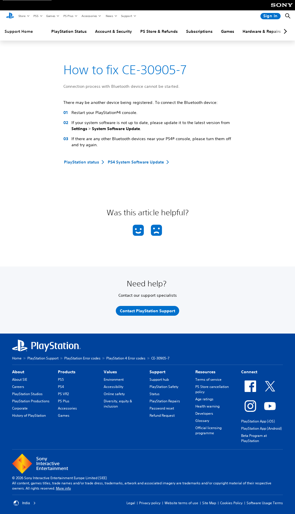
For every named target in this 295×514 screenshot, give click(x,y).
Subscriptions (199, 31)
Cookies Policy (231, 502)
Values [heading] (110, 371)
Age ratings (204, 399)
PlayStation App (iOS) (258, 421)
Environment (114, 379)
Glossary (202, 420)
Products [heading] (66, 371)
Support (126, 16)
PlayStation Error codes (82, 358)
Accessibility (113, 386)
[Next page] (284, 31)
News (109, 16)
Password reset (162, 408)
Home (17, 358)
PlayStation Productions (31, 401)
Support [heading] (157, 371)
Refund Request (162, 415)
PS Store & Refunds (159, 31)
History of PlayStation (29, 415)
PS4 (61, 386)
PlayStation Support (42, 358)
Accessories (89, 16)
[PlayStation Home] (10, 16)
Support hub (159, 379)
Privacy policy (149, 502)
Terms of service (208, 379)
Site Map (209, 502)
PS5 (35, 16)
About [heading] (18, 371)
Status (155, 393)
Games (50, 16)
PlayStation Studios (27, 393)
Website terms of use (181, 502)
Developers (204, 413)
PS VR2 (63, 393)
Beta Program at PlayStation (254, 438)
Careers (18, 386)
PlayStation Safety (164, 386)
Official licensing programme (208, 430)
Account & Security (113, 31)
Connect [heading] (249, 371)
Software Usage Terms (265, 502)
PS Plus (68, 16)
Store (21, 16)
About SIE (19, 379)
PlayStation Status (69, 31)
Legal (130, 502)
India (26, 503)
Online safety (114, 393)
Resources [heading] (205, 371)
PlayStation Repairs (165, 401)
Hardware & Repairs (262, 31)
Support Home (19, 31)
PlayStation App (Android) (261, 428)
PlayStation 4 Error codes (125, 358)
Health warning (207, 406)
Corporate (20, 408)
